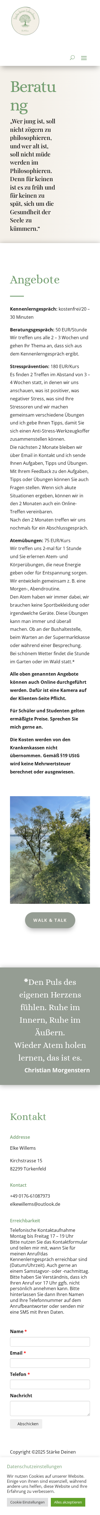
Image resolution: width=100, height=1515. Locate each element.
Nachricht (21, 1395)
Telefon (18, 1374)
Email (16, 1353)
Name (16, 1331)
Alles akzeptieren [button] (68, 1502)
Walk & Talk (50, 920)
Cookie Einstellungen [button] (27, 1502)
